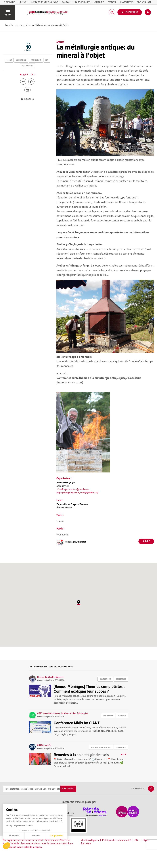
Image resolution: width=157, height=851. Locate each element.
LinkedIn (22, 2)
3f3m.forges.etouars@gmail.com (72, 489)
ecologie (122, 716)
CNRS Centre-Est (44, 745)
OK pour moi (56, 835)
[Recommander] (31, 81)
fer (46, 60)
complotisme (105, 679)
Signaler (29, 99)
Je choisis (35, 835)
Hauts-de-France (82, 2)
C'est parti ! (68, 788)
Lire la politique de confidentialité (19, 825)
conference (21, 60)
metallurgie (36, 60)
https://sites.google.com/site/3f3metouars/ (77, 492)
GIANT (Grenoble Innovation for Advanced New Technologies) (62, 713)
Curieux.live (9, 2)
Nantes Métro (126, 2)
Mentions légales (90, 840)
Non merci (14, 835)
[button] (6, 845)
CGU (137, 840)
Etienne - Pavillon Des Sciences (50, 677)
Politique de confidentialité (116, 840)
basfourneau (27, 66)
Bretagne (112, 2)
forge (9, 60)
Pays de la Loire (144, 2)
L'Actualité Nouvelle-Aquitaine (44, 2)
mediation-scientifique (101, 747)
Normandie (99, 2)
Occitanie (66, 2)
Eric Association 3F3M (75, 542)
